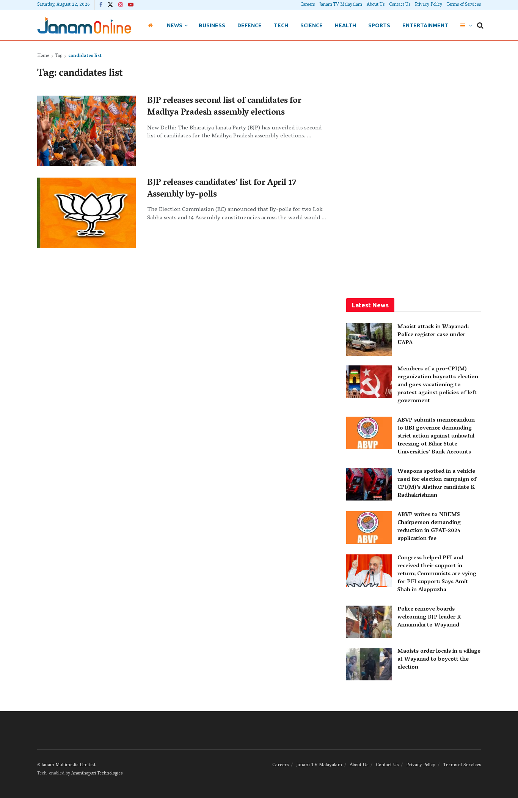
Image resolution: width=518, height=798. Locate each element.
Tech (281, 25)
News (174, 25)
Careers (307, 4)
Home (43, 56)
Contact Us (399, 4)
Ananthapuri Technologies (96, 773)
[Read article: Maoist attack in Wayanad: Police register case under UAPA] (369, 339)
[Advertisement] (414, 166)
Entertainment (425, 25)
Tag (58, 56)
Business (212, 25)
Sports (379, 25)
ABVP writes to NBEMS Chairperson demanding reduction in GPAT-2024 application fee (429, 527)
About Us (376, 4)
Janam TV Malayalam (340, 4)
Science (311, 25)
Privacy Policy (428, 4)
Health (345, 25)
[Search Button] (480, 25)
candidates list (85, 56)
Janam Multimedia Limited (68, 765)
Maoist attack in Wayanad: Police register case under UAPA (433, 335)
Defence (249, 25)
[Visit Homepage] (84, 25)
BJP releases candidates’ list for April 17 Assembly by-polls (222, 189)
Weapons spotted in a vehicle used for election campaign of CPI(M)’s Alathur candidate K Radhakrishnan (436, 483)
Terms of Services (464, 4)
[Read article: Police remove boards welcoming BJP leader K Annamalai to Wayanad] (369, 622)
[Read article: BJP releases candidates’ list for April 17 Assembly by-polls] (86, 213)
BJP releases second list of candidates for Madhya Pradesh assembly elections (224, 107)
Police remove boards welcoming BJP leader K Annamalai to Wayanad (429, 617)
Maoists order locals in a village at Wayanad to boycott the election (438, 659)
